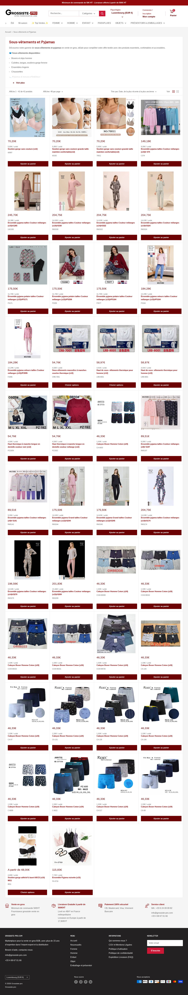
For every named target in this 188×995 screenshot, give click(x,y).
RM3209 (55, 598)
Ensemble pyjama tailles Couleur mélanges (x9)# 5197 (160, 445)
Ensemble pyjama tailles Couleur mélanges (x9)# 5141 (27, 519)
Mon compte (149, 16)
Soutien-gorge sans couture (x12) (23, 149)
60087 (10, 153)
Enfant (73, 957)
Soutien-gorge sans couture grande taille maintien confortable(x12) (70, 150)
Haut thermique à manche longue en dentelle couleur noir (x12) (24, 445)
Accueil (8, 32)
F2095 (10, 377)
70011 (99, 156)
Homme (74, 953)
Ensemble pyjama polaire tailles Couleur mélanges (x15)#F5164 (114, 297)
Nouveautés (75, 945)
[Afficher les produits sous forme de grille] (173, 91)
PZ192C (55, 451)
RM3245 (100, 524)
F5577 (99, 303)
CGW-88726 (101, 669)
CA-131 (55, 740)
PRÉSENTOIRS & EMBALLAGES (146, 23)
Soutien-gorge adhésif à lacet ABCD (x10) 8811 (26, 879)
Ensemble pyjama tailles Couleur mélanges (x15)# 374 (160, 150)
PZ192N (11, 451)
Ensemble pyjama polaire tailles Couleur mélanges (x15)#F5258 (70, 297)
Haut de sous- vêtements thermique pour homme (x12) (115, 371)
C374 (143, 156)
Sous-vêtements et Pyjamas (24, 32)
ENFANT (86, 23)
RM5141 (11, 524)
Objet (72, 961)
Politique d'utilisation (118, 949)
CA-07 (10, 740)
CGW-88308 (101, 595)
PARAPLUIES (104, 23)
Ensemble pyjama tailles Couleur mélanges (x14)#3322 (116, 224)
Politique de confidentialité (121, 953)
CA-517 (99, 810)
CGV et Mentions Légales (120, 945)
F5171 (10, 303)
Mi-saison (22, 23)
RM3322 (100, 229)
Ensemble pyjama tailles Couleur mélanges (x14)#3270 (27, 592)
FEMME (56, 23)
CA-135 (99, 740)
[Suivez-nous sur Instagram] (81, 982)
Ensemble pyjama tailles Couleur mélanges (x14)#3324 (160, 224)
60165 (54, 156)
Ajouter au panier (28, 164)
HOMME (71, 23)
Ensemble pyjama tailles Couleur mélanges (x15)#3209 (71, 592)
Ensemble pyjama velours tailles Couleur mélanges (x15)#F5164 (159, 297)
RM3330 (55, 229)
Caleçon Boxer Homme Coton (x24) (112, 444)
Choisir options (72, 385)
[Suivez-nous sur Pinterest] (85, 982)
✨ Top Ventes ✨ (40, 23)
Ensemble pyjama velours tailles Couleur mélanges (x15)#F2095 (26, 371)
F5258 (54, 303)
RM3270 (11, 598)
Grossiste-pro (10, 987)
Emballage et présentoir (81, 965)
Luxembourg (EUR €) (15, 977)
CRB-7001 (56, 377)
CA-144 (143, 669)
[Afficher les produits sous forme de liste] (178, 91)
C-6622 (54, 810)
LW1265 (11, 229)
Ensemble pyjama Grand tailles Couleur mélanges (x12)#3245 (114, 519)
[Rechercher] (102, 13)
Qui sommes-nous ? (118, 941)
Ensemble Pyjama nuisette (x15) (66, 877)
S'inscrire (155, 951)
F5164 (143, 303)
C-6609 (10, 810)
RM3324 (144, 229)
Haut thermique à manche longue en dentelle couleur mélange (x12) (68, 445)
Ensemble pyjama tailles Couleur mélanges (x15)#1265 (27, 224)
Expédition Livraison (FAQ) (121, 957)
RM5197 (144, 451)
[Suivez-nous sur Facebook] (76, 982)
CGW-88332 (145, 595)
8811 (9, 884)
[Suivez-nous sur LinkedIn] (90, 982)
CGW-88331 (56, 669)
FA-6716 (55, 881)
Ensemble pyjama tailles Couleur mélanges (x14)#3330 (71, 224)
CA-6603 (100, 448)
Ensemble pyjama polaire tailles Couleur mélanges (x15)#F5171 (26, 297)
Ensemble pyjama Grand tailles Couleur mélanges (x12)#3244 (69, 519)
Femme (73, 949)
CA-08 (143, 810)
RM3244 (55, 524)
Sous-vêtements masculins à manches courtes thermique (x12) (69, 371)
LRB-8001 (100, 377)
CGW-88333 (12, 669)
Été (12, 23)
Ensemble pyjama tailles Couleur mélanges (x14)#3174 (160, 519)
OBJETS (119, 23)
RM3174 (144, 524)
